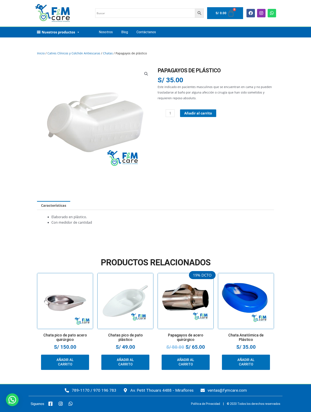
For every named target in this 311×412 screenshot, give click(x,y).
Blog (124, 32)
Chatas (108, 53)
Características (53, 205)
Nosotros (106, 32)
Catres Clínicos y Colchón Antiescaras (73, 53)
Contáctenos (146, 32)
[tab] (53, 205)
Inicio (41, 53)
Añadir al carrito (198, 113)
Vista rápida (65, 326)
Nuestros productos (58, 32)
